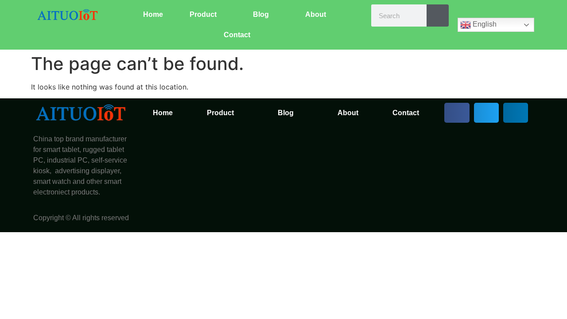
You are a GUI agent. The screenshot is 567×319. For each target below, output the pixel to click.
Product (203, 14)
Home (153, 14)
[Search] (438, 15)
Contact (237, 35)
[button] (456, 113)
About (315, 14)
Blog (261, 14)
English (484, 24)
